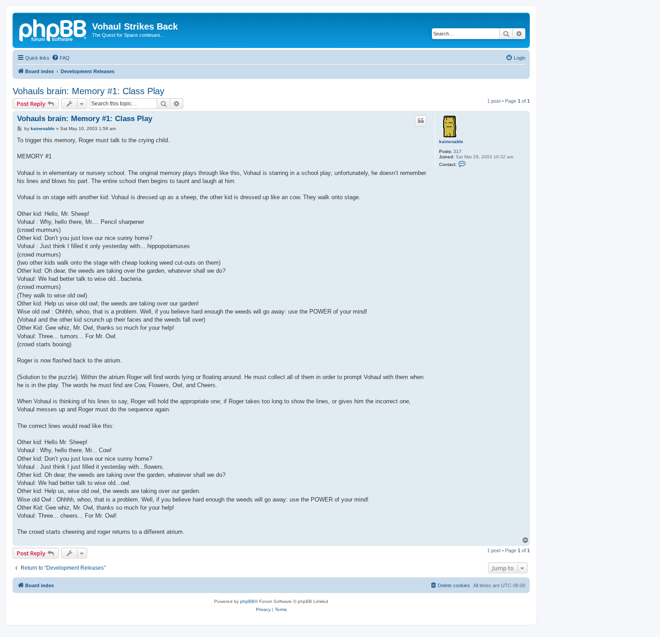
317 (457, 151)
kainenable (451, 141)
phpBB (247, 601)
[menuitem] (61, 57)
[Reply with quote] (421, 120)
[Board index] (53, 29)
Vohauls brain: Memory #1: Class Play (88, 91)
